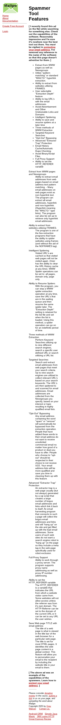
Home (5, 15)
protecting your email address (42, 48)
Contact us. (44, 709)
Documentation (10, 21)
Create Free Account (13, 26)
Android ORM (36, 713)
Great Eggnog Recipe (40, 719)
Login (5, 31)
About (5, 18)
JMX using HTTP (45, 716)
